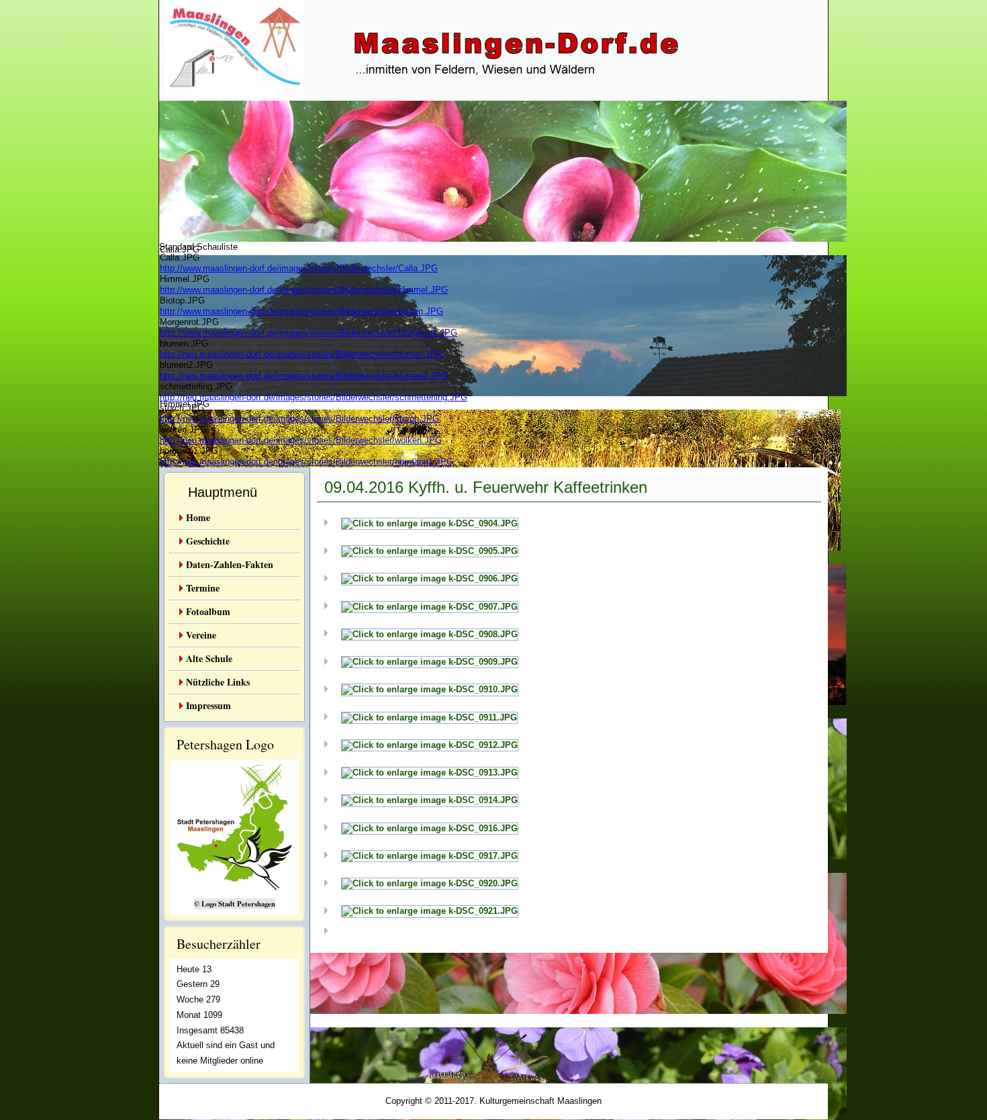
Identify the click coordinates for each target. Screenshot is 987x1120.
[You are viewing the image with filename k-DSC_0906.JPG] (429, 578)
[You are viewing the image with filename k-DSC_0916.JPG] (429, 828)
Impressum (208, 705)
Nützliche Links (218, 682)
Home (198, 517)
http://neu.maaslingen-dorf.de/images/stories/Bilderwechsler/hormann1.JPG (306, 462)
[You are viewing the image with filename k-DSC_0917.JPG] (429, 856)
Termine (203, 588)
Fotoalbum (208, 611)
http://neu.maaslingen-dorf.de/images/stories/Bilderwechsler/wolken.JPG (301, 440)
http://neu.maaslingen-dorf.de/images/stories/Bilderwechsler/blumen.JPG (301, 354)
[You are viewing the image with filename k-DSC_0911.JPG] (429, 717)
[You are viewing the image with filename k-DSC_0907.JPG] (429, 607)
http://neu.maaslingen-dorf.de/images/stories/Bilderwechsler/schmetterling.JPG (313, 397)
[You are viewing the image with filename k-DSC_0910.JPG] (429, 689)
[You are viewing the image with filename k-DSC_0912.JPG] (429, 745)
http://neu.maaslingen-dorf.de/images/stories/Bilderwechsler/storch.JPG (299, 419)
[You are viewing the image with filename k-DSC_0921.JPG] (429, 911)
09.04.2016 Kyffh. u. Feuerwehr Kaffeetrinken (485, 487)
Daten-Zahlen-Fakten (229, 564)
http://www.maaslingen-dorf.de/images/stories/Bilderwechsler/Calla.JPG (299, 268)
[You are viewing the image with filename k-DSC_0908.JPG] (429, 634)
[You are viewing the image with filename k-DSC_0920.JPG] (429, 883)
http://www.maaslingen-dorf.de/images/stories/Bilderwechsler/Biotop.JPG (301, 311)
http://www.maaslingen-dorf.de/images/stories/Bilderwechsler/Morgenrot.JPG (308, 333)
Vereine (201, 635)
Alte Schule (209, 658)
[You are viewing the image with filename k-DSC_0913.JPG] (429, 772)
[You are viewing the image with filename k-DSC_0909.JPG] (429, 662)
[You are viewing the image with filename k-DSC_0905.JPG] (429, 551)
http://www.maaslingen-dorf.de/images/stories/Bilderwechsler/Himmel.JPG (304, 290)
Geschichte (208, 541)
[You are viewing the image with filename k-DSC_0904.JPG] (429, 523)
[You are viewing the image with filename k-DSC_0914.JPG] (429, 800)
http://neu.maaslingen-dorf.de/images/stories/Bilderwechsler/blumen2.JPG (304, 376)
